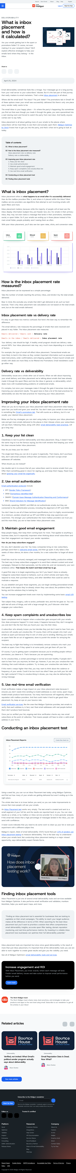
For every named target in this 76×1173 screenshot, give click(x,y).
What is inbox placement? (17, 147)
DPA (8, 1166)
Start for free (68, 6)
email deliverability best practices (54, 425)
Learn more (11, 983)
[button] (36, 1)
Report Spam (6, 1163)
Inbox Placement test (12, 809)
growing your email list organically (21, 473)
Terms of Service (58, 1163)
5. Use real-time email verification (20, 171)
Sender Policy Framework (20, 490)
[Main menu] (2, 5)
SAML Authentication (8, 1144)
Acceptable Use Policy (44, 1163)
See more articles (11, 1079)
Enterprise (5, 1138)
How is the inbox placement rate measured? (24, 151)
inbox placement (50, 95)
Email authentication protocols (14, 486)
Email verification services (12, 704)
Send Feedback (31, 1141)
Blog (27, 1149)
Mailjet (53, 1135)
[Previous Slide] (65, 1024)
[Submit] (53, 1101)
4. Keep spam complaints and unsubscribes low (25, 169)
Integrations (30, 1130)
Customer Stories (32, 1127)
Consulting (5, 1141)
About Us (54, 1127)
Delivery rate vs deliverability (18, 155)
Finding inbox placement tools (19, 179)
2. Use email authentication (18, 164)
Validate (4, 1133)
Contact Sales (55, 1144)
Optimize (4, 1130)
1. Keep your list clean (16, 162)
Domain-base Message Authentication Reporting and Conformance (40, 497)
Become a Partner (32, 1144)
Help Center (30, 1133)
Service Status (31, 1138)
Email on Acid (55, 1138)
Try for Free (54, 1146)
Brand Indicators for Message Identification (27, 501)
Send (3, 1127)
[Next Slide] (72, 1024)
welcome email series (28, 549)
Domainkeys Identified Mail (21, 494)
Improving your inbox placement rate (21, 159)
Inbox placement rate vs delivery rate (22, 153)
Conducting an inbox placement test (21, 175)
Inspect (4, 1135)
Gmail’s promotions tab (25, 412)
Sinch (53, 1141)
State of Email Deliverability (35, 1146)
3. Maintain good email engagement (21, 166)
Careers (53, 1130)
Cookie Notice (16, 1163)
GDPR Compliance (29, 1163)
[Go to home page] (38, 5)
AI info (53, 1133)
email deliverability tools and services (41, 955)
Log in (60, 6)
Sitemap (29, 1152)
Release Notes (6, 1146)
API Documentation (32, 1135)
